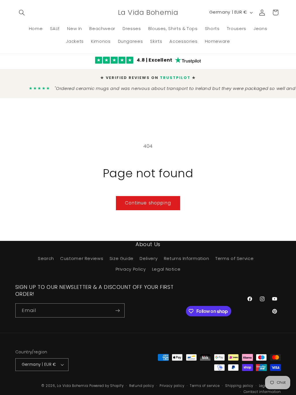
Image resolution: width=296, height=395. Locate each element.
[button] (22, 12)
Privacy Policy (131, 269)
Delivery (149, 258)
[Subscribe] (117, 310)
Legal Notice (166, 269)
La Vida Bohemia (73, 385)
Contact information (262, 392)
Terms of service (205, 385)
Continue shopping (148, 203)
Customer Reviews (81, 258)
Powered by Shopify (106, 385)
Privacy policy (172, 385)
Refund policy (141, 385)
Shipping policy (239, 385)
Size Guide (122, 258)
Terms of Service (234, 258)
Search (46, 258)
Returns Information (186, 258)
